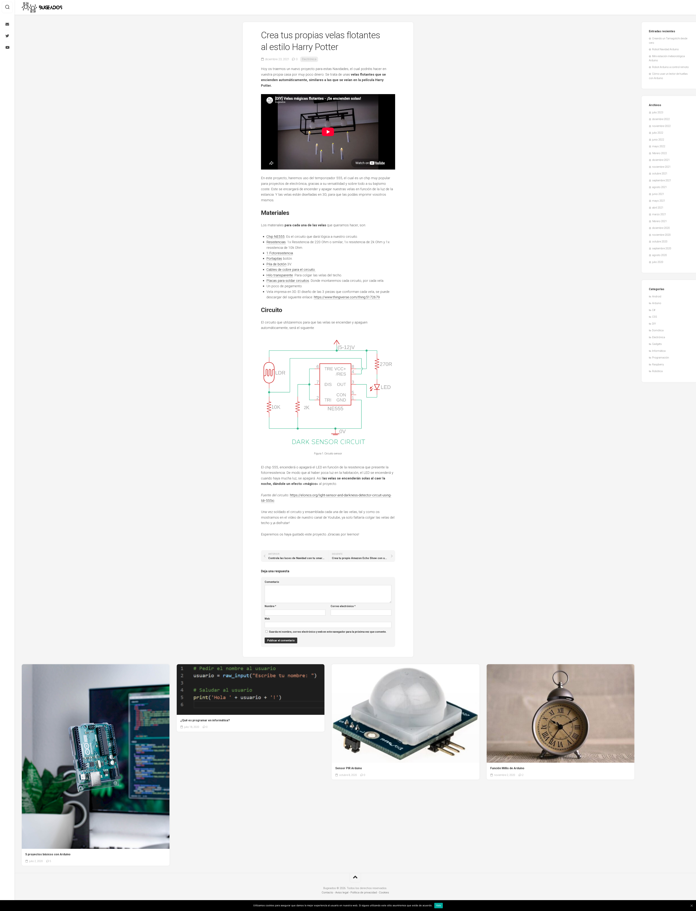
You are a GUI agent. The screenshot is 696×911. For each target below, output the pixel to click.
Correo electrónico (343, 606)
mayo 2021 (658, 200)
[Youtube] (7, 47)
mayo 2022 (658, 146)
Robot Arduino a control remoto (670, 67)
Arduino (656, 303)
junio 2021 (658, 194)
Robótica (657, 371)
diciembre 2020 (661, 227)
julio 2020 (657, 262)
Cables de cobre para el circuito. (291, 269)
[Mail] (7, 24)
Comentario (272, 581)
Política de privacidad (364, 892)
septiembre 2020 (661, 248)
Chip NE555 (275, 236)
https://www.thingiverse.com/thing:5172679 (347, 297)
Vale (438, 905)
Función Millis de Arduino (507, 768)
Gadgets (657, 344)
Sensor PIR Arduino (348, 768)
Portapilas (274, 258)
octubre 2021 (659, 173)
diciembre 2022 (661, 119)
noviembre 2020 (661, 234)
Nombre (270, 606)
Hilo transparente (279, 275)
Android (656, 296)
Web (267, 618)
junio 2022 (658, 139)
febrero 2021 (659, 221)
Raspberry (658, 364)
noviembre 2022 (661, 126)
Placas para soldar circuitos (287, 281)
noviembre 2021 (661, 166)
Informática (659, 350)
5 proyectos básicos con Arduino (48, 854)
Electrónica (309, 59)
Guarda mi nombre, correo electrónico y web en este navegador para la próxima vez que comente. (327, 631)
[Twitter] (7, 36)
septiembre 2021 (661, 180)
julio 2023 (657, 112)
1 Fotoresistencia (279, 253)
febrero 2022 (659, 153)
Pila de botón (276, 264)
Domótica (658, 330)
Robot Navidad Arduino (665, 49)
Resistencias (276, 242)
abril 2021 (657, 207)
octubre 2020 (659, 241)
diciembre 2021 (661, 159)
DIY (654, 323)
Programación (660, 357)
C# (653, 310)
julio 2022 (657, 132)
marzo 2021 (659, 214)
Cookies (384, 892)
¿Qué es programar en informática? (205, 720)
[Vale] (691, 905)
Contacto (327, 892)
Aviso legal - (343, 892)
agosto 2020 (659, 255)
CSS (654, 316)
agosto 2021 (659, 187)
